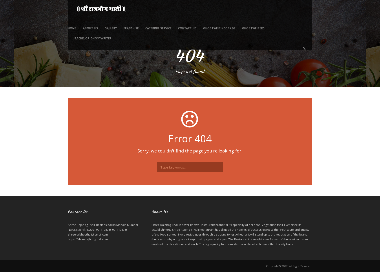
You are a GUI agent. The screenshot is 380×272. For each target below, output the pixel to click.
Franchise (131, 28)
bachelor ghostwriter (93, 38)
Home (72, 28)
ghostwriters (253, 28)
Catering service (158, 28)
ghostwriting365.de (219, 28)
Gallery (111, 28)
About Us (90, 28)
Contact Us (187, 28)
